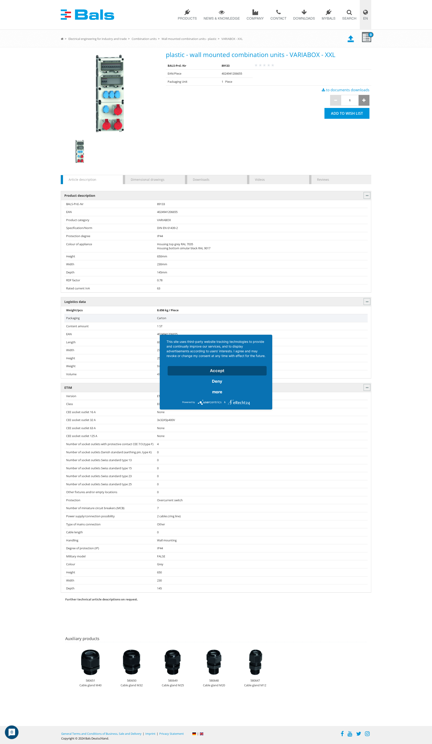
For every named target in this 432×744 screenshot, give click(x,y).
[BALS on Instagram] (367, 734)
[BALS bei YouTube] (350, 734)
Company (255, 18)
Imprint (150, 734)
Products (187, 18)
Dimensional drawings (147, 179)
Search (349, 18)
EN (365, 18)
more (217, 391)
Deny (217, 381)
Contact (278, 18)
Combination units (144, 39)
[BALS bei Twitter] (358, 734)
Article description (82, 179)
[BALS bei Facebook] (342, 734)
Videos (260, 179)
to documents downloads (347, 89)
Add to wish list (347, 113)
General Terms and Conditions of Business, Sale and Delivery (101, 734)
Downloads (304, 18)
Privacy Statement (171, 734)
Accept (217, 370)
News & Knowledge (222, 18)
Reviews (323, 179)
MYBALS (328, 18)
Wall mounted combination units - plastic (189, 39)
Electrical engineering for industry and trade (97, 39)
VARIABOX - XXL (232, 39)
